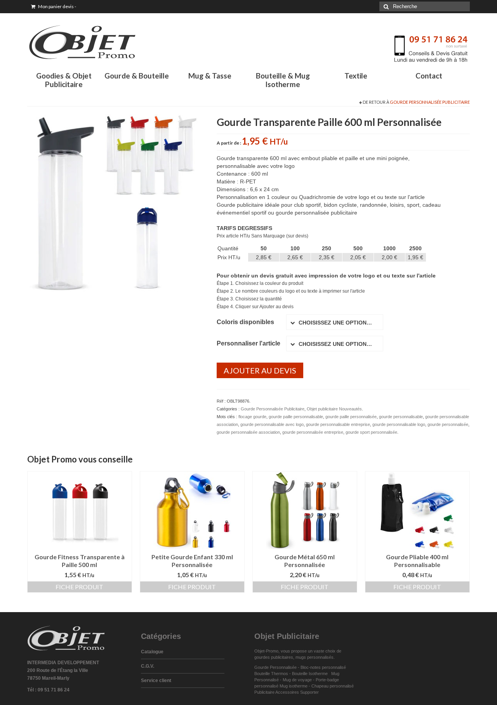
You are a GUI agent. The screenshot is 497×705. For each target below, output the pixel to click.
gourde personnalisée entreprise (312, 432)
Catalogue (152, 651)
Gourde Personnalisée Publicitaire (430, 102)
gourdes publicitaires (273, 657)
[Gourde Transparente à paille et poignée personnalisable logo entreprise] (116, 202)
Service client (156, 680)
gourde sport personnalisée (371, 432)
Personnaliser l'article (248, 343)
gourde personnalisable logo (398, 424)
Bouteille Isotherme (311, 673)
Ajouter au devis (260, 370)
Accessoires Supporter (297, 692)
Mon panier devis (56, 6)
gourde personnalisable (401, 416)
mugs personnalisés (314, 657)
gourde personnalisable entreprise (338, 424)
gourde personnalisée (447, 424)
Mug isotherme (294, 686)
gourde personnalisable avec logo (272, 424)
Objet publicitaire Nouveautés (334, 409)
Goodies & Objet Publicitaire (64, 80)
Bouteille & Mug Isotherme (283, 80)
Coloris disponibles (245, 322)
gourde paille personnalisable (296, 416)
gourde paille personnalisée (351, 416)
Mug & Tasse (209, 75)
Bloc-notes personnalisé (323, 667)
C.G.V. (147, 666)
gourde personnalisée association (248, 432)
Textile (355, 75)
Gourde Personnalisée (275, 667)
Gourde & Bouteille (136, 75)
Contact (428, 75)
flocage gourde (252, 416)
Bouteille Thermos (271, 673)
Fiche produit (79, 586)
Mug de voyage (297, 679)
